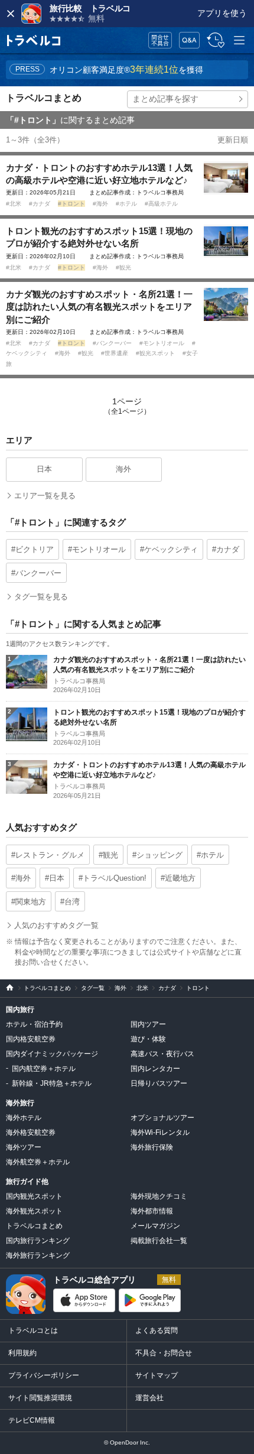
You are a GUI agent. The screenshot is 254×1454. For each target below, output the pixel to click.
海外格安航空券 (31, 1132)
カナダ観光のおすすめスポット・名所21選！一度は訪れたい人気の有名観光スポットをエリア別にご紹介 (99, 306)
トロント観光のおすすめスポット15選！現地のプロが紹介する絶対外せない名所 (99, 237)
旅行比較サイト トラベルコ (7, 988)
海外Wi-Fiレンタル (160, 1132)
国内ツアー (148, 1024)
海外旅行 (20, 1103)
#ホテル (127, 203)
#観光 (123, 267)
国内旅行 (20, 1009)
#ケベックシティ (169, 549)
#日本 (54, 878)
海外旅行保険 (152, 1147)
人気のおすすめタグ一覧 (56, 925)
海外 (123, 469)
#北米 (14, 203)
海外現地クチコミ (159, 1196)
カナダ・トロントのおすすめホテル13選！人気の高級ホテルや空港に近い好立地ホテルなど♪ (99, 174)
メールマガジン (155, 1226)
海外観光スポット (34, 1211)
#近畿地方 (178, 878)
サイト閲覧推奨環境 (40, 1398)
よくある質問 (156, 1330)
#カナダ (40, 203)
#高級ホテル (161, 203)
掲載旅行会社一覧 (159, 1240)
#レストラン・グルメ (47, 855)
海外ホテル (23, 1118)
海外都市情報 (152, 1211)
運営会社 (149, 1398)
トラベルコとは (33, 1330)
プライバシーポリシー (43, 1375)
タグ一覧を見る (41, 596)
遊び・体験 (148, 1039)
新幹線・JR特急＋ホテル (52, 1083)
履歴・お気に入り (214, 40)
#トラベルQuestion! (112, 878)
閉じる (10, 13)
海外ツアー (23, 1147)
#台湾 (70, 901)
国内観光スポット (34, 1196)
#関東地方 (28, 901)
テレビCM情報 (31, 1420)
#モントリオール (162, 343)
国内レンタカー (155, 1068)
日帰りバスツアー (159, 1083)
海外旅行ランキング (38, 1255)
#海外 (101, 203)
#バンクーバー (113, 343)
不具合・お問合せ (163, 1353)
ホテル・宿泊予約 (34, 1024)
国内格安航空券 (31, 1039)
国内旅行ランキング (38, 1240)
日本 (44, 469)
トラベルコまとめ (44, 98)
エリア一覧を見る (45, 495)
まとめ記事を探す (165, 98)
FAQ (186, 37)
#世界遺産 (115, 353)
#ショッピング (157, 855)
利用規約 (22, 1353)
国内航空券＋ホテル (44, 1068)
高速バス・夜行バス (162, 1054)
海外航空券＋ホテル (38, 1162)
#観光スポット (156, 353)
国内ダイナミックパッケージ (52, 1054)
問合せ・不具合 (156, 40)
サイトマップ (156, 1375)
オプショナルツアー (162, 1118)
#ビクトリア (32, 549)
